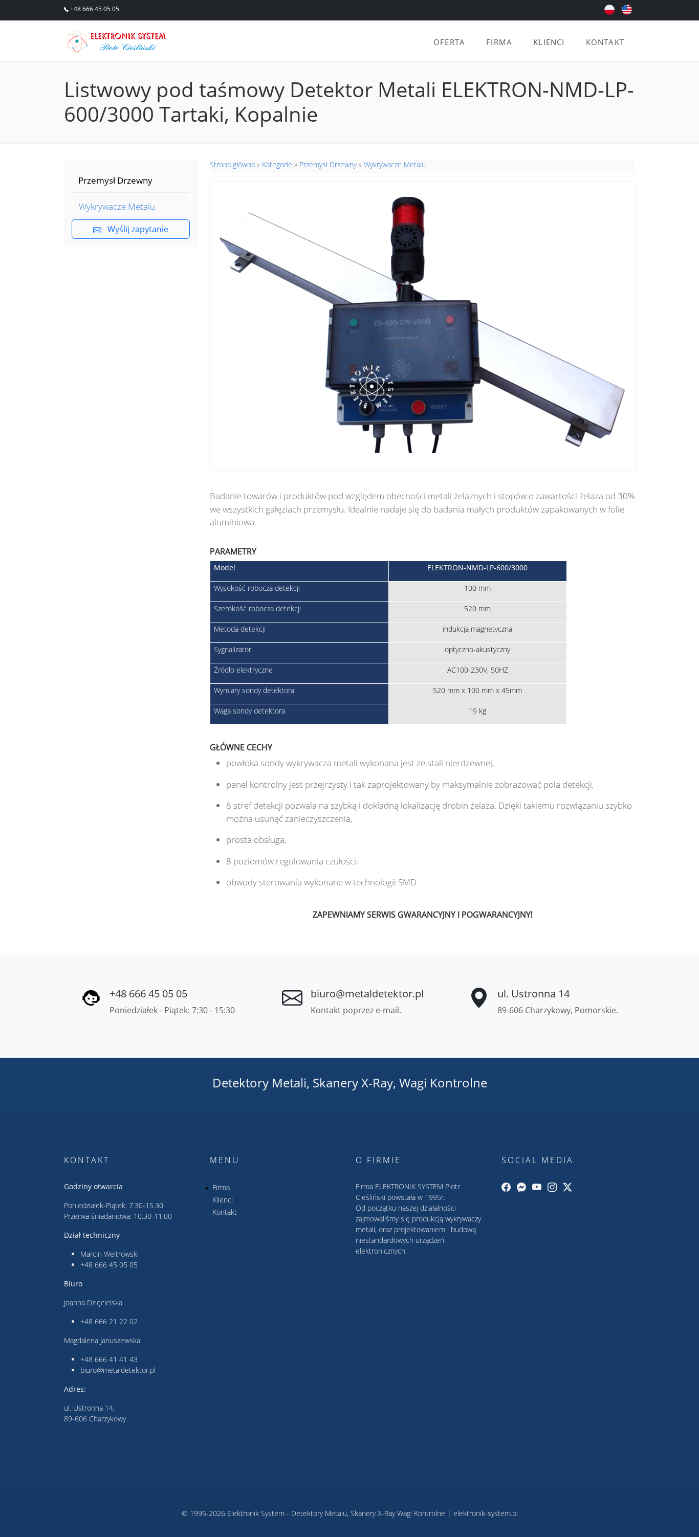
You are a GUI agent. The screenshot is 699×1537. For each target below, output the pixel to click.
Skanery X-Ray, (354, 1082)
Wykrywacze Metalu (117, 206)
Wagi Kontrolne (443, 1082)
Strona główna (232, 164)
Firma (499, 42)
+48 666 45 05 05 (94, 9)
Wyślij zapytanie (134, 229)
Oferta (449, 42)
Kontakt (605, 42)
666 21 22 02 (116, 1321)
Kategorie (277, 164)
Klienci (548, 42)
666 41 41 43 (116, 1359)
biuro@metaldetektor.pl (367, 993)
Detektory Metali (259, 1082)
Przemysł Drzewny (115, 180)
